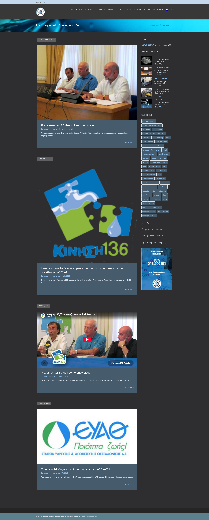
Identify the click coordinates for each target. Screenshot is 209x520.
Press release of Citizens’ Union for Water (67, 125)
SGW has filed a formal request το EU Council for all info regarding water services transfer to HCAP (162, 68)
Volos (144, 203)
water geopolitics (148, 211)
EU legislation (147, 142)
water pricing (163, 211)
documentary (158, 138)
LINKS (121, 10)
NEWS (129, 10)
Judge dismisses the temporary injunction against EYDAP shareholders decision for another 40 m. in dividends (162, 78)
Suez (165, 195)
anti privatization (148, 121)
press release (147, 179)
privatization (160, 179)
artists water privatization (151, 125)
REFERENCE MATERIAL (106, 10)
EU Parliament (161, 142)
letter (144, 166)
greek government (159, 158)
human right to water (159, 162)
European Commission (151, 150)
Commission (157, 129)
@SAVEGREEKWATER (154, 230)
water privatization (149, 216)
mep (164, 166)
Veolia (165, 199)
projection (165, 183)
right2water (146, 195)
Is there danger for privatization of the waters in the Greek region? (162, 100)
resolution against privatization (154, 191)
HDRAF (145, 162)
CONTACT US (139, 10)
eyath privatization (149, 154)
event (165, 150)
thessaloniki (155, 199)
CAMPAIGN (89, 10)
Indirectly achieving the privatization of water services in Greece (162, 57)
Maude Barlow (154, 166)
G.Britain (145, 158)
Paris (159, 175)
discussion (146, 138)
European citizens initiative (152, 146)
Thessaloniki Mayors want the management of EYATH (75, 469)
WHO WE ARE (76, 10)
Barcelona (146, 129)
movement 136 (148, 170)
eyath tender (164, 154)
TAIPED (145, 199)
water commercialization (151, 207)
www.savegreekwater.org (89, 516)
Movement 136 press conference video (65, 372)
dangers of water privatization (153, 133)
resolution (162, 187)
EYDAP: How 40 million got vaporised (162, 89)
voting (151, 203)
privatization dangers (150, 183)
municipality (161, 170)
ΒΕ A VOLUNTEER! (155, 10)
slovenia (157, 195)
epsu (168, 138)
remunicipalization (149, 187)
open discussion (148, 175)
